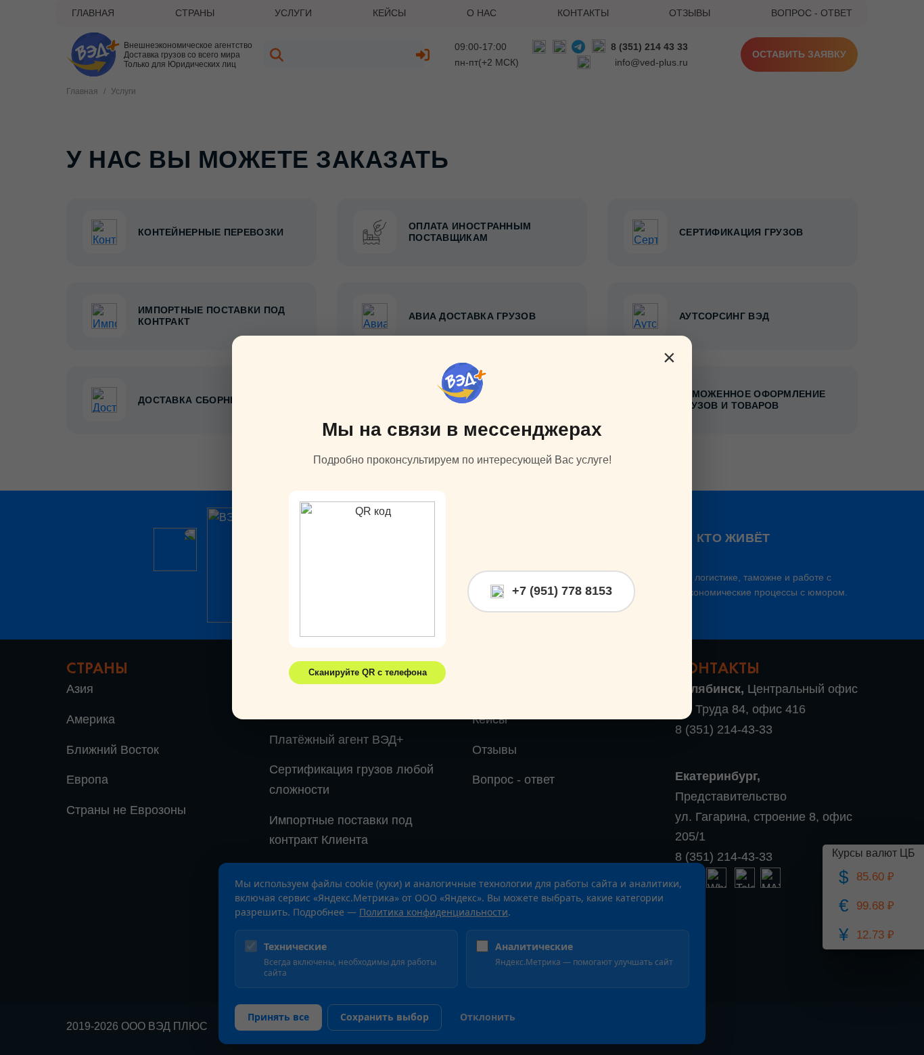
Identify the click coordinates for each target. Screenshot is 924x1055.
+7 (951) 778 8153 (562, 591)
